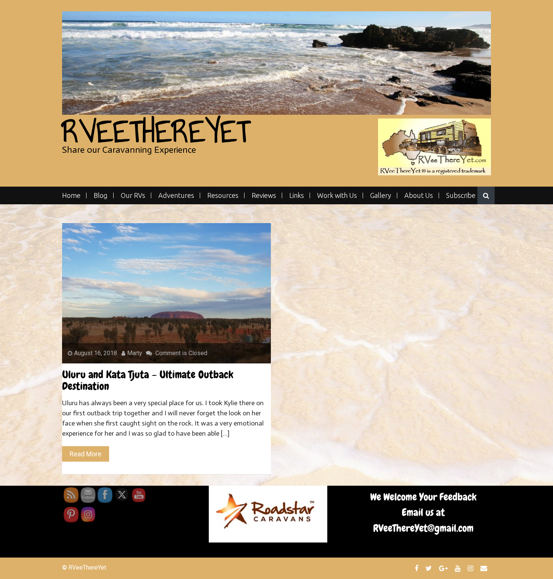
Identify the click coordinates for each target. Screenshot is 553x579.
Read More (86, 454)
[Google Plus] (444, 568)
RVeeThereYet (156, 131)
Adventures (176, 195)
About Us (418, 195)
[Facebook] (417, 568)
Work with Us (337, 195)
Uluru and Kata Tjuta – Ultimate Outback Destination (147, 380)
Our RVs (133, 195)
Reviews (264, 195)
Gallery (380, 195)
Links (296, 195)
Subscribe (461, 195)
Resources (223, 195)
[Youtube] (458, 568)
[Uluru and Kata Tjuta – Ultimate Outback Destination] (166, 293)
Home (71, 195)
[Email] (484, 568)
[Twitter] (429, 568)
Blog (101, 195)
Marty (134, 353)
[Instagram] (471, 568)
